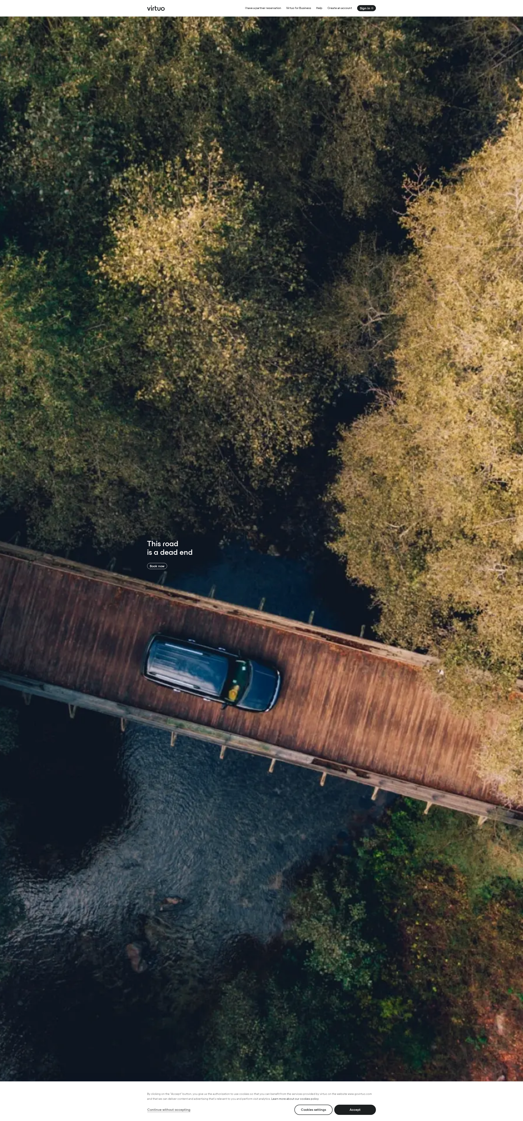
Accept (355, 1110)
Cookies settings (313, 1110)
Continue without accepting (168, 1110)
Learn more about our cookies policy (295, 1099)
